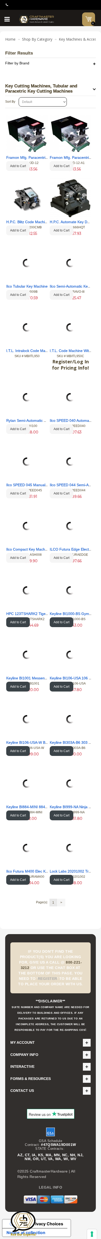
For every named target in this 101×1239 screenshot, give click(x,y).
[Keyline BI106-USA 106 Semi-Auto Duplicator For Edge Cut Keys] (70, 655)
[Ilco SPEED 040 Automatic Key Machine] (70, 397)
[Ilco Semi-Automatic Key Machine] (70, 263)
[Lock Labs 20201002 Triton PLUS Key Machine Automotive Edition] (70, 848)
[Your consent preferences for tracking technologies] (92, 1234)
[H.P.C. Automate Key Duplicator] (70, 198)
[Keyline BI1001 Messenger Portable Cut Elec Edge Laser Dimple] (27, 655)
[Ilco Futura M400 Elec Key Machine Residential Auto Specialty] (27, 848)
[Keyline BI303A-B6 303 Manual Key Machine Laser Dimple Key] (70, 719)
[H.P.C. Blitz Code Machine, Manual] (27, 198)
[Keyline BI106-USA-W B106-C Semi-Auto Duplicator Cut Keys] (27, 719)
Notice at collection (25, 1232)
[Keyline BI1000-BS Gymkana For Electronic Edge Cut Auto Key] (70, 590)
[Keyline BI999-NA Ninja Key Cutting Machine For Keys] (70, 783)
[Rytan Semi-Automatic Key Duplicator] (27, 397)
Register (47, 979)
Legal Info (50, 1187)
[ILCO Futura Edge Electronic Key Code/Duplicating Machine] (70, 526)
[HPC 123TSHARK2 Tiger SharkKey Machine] (27, 590)
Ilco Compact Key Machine (28, 549)
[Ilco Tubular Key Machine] (27, 263)
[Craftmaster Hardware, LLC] (36, 19)
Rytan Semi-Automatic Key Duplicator (37, 420)
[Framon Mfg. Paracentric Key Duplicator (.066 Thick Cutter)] (70, 134)
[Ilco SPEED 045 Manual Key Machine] (27, 461)
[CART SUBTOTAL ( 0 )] (88, 19)
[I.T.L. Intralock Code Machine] (27, 327)
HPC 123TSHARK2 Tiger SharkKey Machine (42, 614)
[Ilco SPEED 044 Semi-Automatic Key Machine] (70, 461)
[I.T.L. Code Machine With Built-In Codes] (70, 327)
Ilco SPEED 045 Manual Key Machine (37, 485)
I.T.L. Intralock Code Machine (30, 351)
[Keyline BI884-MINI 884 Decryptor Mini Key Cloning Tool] (27, 783)
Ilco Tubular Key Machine (27, 286)
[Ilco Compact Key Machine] (27, 526)
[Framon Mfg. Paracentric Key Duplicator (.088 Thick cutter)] (27, 134)
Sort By (10, 101)
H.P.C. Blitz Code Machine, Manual (34, 222)
